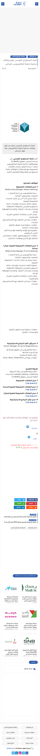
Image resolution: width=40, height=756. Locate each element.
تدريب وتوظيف (10, 738)
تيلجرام (34, 428)
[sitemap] (26, 753)
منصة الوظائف (10, 748)
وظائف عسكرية (29, 732)
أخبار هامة (29, 738)
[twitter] (13, 753)
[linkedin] (16, 753)
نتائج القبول (10, 743)
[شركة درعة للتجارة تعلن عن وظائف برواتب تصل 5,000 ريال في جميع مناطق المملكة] (10, 615)
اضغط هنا (31, 383)
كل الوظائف (32, 56)
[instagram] (20, 753)
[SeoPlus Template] (32, 748)
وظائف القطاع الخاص (18, 56)
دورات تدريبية (29, 743)
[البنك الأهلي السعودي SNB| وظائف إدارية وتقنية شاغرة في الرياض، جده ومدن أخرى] (29, 641)
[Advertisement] (20, 31)
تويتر (35, 439)
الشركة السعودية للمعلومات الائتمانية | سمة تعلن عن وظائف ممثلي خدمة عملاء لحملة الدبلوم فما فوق (11, 601)
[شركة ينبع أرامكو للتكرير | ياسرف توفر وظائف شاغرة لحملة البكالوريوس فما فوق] (29, 615)
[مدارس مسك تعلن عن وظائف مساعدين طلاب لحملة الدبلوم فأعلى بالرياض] (29, 588)
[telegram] (23, 753)
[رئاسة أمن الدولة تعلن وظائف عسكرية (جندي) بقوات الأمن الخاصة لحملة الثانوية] (10, 641)
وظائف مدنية (11, 732)
